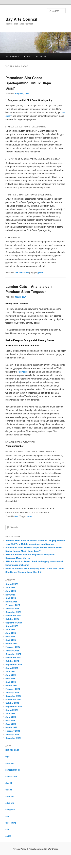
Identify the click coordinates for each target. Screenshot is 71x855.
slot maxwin (11, 776)
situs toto (9, 802)
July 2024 (10, 671)
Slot (16, 516)
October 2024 (12, 661)
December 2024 (13, 654)
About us (28, 56)
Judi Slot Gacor (21, 272)
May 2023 (10, 720)
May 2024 (10, 678)
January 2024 (12, 692)
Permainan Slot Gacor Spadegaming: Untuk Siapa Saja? (28, 83)
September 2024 (13, 664)
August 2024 (11, 667)
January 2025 (12, 650)
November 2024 (13, 657)
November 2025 (13, 615)
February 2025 (12, 646)
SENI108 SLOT (12, 749)
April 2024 (10, 682)
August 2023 (11, 710)
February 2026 (12, 605)
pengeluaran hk (12, 769)
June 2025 (10, 633)
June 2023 (10, 716)
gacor (40, 272)
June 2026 (10, 591)
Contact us (41, 56)
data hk (8, 783)
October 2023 (12, 702)
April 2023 (10, 723)
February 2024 (12, 688)
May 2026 (10, 594)
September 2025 (13, 622)
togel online (10, 822)
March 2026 (11, 601)
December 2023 (13, 695)
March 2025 (11, 643)
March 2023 (11, 727)
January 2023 (12, 734)
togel (7, 756)
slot (7, 816)
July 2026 (10, 587)
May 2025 (10, 636)
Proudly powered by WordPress (43, 848)
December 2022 (13, 737)
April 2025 (10, 639)
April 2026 (10, 598)
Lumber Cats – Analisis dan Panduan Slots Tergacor (28, 289)
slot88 (8, 835)
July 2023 (10, 713)
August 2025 (11, 626)
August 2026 (11, 584)
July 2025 (10, 629)
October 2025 (12, 618)
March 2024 (11, 685)
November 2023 (13, 699)
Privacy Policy (12, 56)
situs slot (9, 763)
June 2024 (10, 674)
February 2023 (12, 730)
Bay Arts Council (21, 19)
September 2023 (13, 706)
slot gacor (10, 809)
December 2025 (13, 612)
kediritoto (22, 371)
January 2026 (12, 608)
